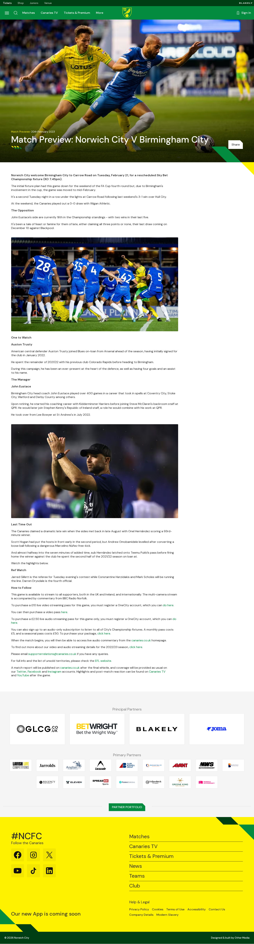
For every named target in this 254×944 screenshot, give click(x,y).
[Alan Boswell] (127, 765)
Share (236, 144)
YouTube (23, 675)
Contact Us (217, 909)
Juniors (34, 3)
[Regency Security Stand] (47, 782)
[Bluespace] (233, 765)
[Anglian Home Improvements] (74, 765)
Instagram (54, 672)
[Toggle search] (15, 13)
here (64, 612)
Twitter (21, 672)
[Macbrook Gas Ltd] (153, 765)
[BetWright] (97, 729)
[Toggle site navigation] (6, 13)
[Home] (127, 13)
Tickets (7, 3)
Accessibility (196, 909)
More (99, 13)
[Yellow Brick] (153, 782)
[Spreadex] (100, 782)
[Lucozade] (100, 765)
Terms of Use (175, 909)
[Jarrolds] (47, 765)
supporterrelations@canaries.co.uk (52, 654)
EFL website (103, 661)
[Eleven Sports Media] (74, 782)
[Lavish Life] (21, 765)
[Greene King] (180, 782)
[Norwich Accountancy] (207, 782)
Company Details (141, 915)
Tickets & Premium (77, 13)
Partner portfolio (127, 807)
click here (103, 633)
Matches (28, 13)
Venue (48, 3)
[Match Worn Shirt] (207, 765)
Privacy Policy (139, 909)
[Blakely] (246, 3)
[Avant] (180, 765)
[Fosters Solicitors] (127, 782)
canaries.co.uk (141, 640)
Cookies (157, 909)
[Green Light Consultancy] (37, 729)
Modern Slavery (167, 915)
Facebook (34, 672)
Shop (21, 3)
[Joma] (216, 729)
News (135, 866)
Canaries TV (49, 13)
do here (168, 605)
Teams (137, 876)
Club (134, 886)
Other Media (242, 937)
